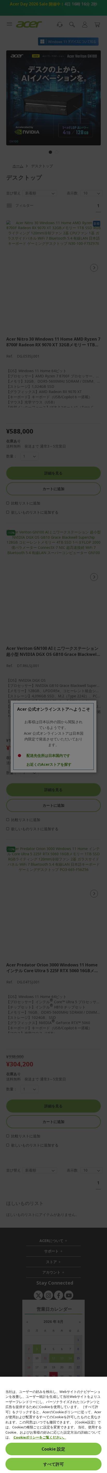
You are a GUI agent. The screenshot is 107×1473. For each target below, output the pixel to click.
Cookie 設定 (53, 1449)
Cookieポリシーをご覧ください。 (40, 1437)
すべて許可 (53, 1464)
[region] (53, 1425)
